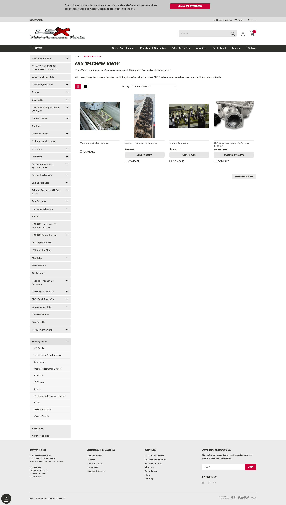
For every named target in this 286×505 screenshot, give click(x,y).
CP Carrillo (39, 348)
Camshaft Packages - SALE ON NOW (45, 109)
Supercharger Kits (41, 307)
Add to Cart (144, 154)
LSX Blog (251, 48)
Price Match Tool (181, 48)
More (235, 48)
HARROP (38, 375)
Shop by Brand (39, 341)
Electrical (37, 156)
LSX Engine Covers (41, 242)
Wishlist (239, 19)
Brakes (35, 92)
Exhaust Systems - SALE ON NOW (46, 192)
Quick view (99, 114)
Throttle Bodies (40, 314)
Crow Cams (39, 362)
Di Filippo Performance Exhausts (49, 396)
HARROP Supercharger (44, 235)
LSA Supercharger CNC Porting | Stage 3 (232, 144)
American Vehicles (41, 58)
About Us (201, 48)
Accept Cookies (190, 6)
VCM (36, 402)
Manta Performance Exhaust (47, 368)
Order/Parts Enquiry (123, 48)
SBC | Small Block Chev (44, 299)
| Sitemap (62, 498)
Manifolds (37, 258)
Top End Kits (38, 322)
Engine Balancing (179, 142)
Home (78, 56)
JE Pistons (39, 382)
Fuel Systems (39, 201)
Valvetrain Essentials (43, 77)
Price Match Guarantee (153, 48)
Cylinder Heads (40, 133)
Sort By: (126, 86)
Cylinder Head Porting (43, 141)
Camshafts (37, 100)
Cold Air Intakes (40, 118)
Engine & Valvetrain (42, 175)
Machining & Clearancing (94, 142)
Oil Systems (38, 273)
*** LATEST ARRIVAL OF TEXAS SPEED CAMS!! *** (44, 68)
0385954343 (36, 19)
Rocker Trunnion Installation (141, 142)
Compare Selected (244, 176)
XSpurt (37, 389)
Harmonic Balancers (42, 209)
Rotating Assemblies (43, 291)
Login (90, 463)
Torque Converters (42, 329)
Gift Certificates (223, 19)
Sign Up (98, 463)
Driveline (37, 149)
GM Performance (42, 409)
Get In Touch (219, 48)
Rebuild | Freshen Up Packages (43, 282)
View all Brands (41, 416)
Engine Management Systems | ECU (42, 166)
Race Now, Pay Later (42, 84)
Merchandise (39, 265)
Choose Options (234, 154)
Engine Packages (40, 182)
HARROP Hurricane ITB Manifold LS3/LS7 (44, 226)
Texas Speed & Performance (47, 355)
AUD (251, 19)
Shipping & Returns (96, 471)
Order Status (93, 467)
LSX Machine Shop (41, 250)
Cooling (36, 126)
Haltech (36, 216)
